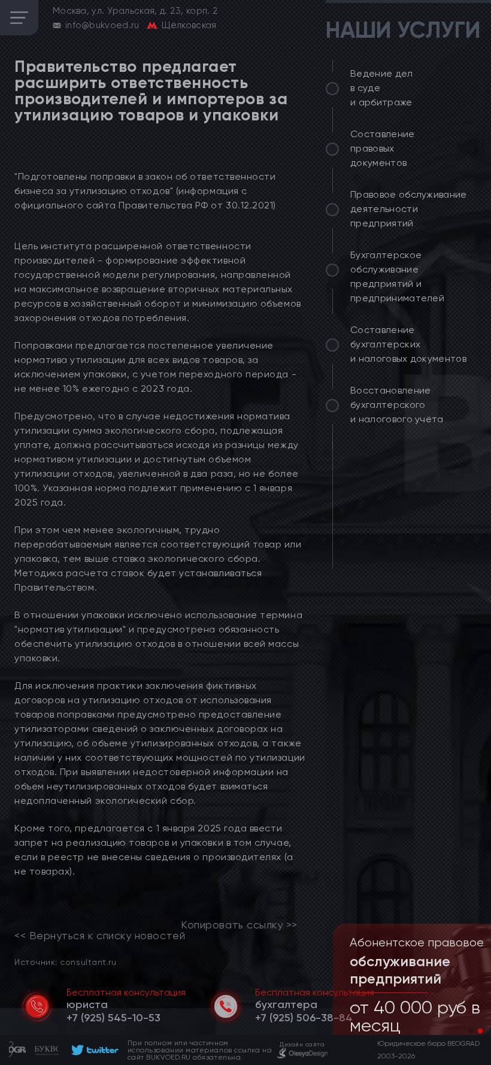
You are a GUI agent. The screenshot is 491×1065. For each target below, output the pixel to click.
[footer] (93, 1050)
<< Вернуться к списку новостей (99, 935)
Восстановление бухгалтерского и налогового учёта (397, 405)
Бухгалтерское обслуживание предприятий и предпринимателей (397, 276)
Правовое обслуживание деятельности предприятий (408, 209)
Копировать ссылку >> (239, 924)
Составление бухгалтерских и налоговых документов (408, 344)
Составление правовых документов (382, 148)
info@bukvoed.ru (102, 25)
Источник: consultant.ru (65, 961)
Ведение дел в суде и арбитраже (381, 88)
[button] (470, 1030)
